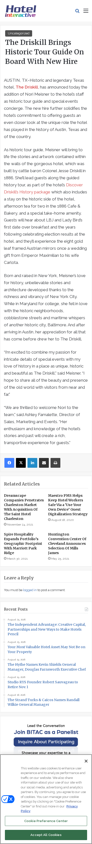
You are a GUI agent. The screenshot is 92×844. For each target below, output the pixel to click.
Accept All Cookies (45, 835)
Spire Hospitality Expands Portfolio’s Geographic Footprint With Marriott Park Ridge (23, 543)
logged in (30, 590)
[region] (46, 799)
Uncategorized (18, 33)
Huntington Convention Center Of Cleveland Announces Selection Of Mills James (67, 543)
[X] (21, 463)
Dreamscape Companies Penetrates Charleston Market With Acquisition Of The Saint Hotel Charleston (24, 507)
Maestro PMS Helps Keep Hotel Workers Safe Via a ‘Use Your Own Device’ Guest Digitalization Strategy (68, 504)
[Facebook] (9, 463)
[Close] (86, 761)
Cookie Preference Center (46, 821)
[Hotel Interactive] (20, 10)
